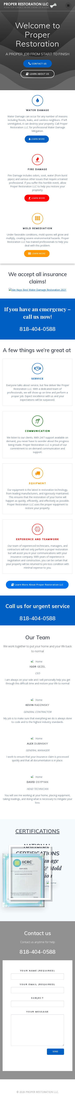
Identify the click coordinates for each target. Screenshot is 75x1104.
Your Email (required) (37, 984)
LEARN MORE (38, 139)
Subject (37, 998)
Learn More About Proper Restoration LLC (39, 584)
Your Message (37, 1011)
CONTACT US (39, 63)
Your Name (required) (37, 970)
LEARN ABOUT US (39, 73)
